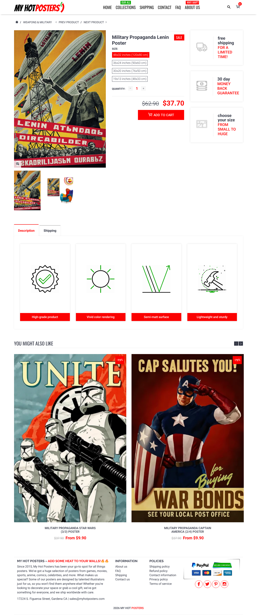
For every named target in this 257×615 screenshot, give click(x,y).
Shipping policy (159, 566)
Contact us (122, 579)
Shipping (147, 7)
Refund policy (158, 571)
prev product (70, 22)
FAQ (178, 7)
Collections (126, 5)
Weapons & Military (37, 22)
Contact (164, 7)
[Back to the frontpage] (16, 22)
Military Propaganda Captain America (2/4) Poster (187, 529)
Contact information (162, 575)
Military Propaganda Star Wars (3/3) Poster (70, 529)
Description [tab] (26, 231)
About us (121, 566)
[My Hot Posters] (39, 7)
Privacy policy (158, 579)
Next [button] (241, 343)
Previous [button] (236, 343)
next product (95, 22)
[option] (27, 190)
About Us (192, 5)
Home (107, 7)
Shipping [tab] (50, 231)
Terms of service (160, 584)
